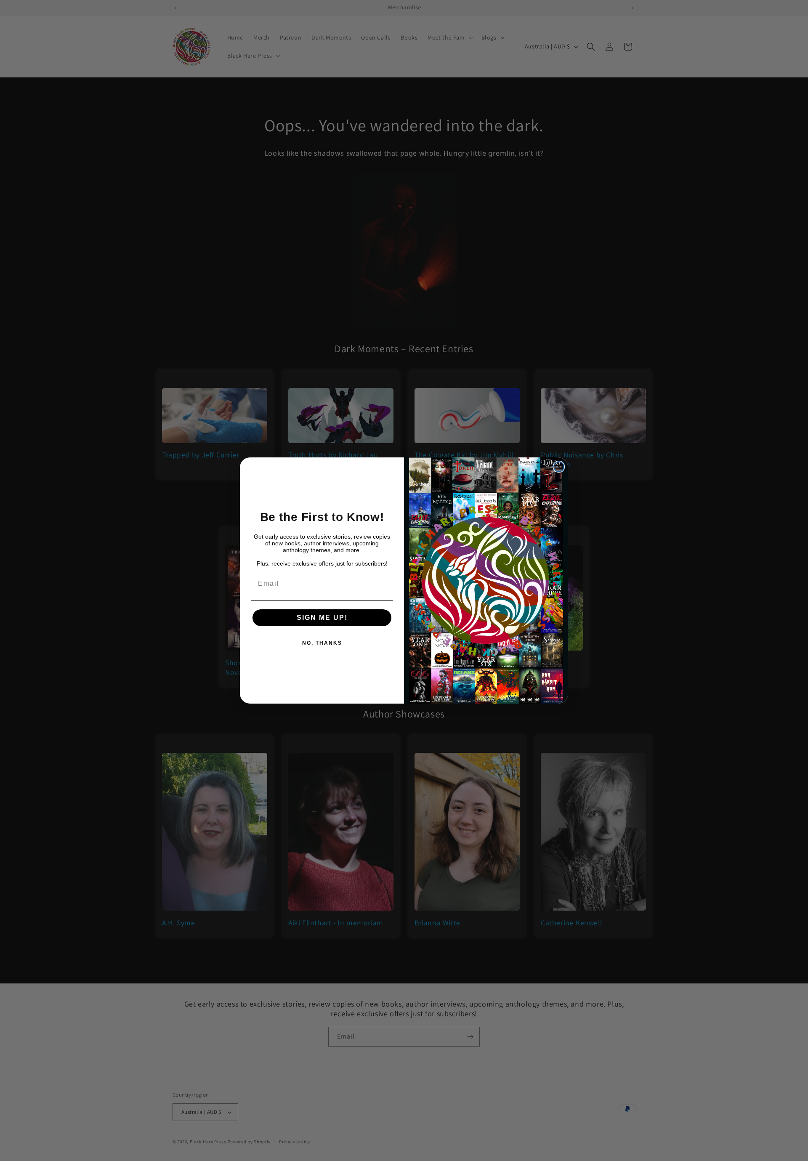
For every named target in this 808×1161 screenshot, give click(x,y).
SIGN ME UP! (322, 617)
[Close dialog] (559, 467)
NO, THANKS (322, 643)
